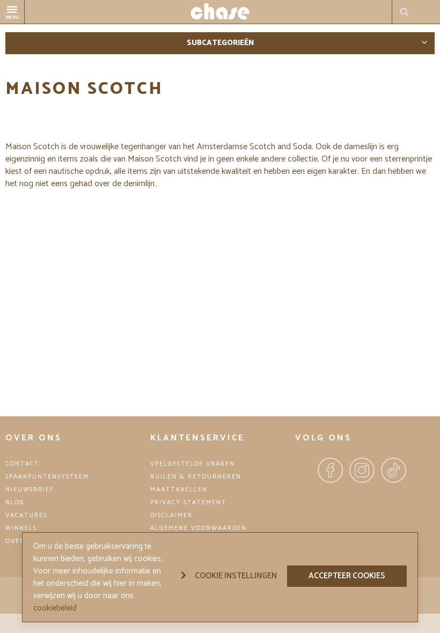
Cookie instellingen (236, 576)
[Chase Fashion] (220, 12)
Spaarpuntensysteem (47, 477)
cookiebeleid (55, 608)
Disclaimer (171, 515)
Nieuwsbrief (29, 489)
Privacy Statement (188, 502)
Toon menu (24, 6)
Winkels (21, 528)
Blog (15, 502)
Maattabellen (179, 489)
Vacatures (26, 515)
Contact (22, 464)
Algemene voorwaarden (198, 528)
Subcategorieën (220, 43)
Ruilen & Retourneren (195, 477)
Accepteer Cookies (347, 576)
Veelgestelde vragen (192, 464)
